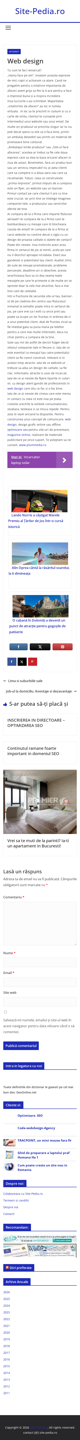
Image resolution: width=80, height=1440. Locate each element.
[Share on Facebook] (11, 662)
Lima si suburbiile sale (25, 681)
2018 (6, 1346)
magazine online (18, 435)
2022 (6, 1319)
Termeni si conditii (16, 1200)
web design (15, 388)
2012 (6, 1386)
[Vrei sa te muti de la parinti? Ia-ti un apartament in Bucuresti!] (40, 772)
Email (8, 973)
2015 (6, 1366)
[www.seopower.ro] (40, 1237)
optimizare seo (17, 430)
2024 (6, 1305)
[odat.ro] (40, 1246)
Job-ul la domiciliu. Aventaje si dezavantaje (39, 691)
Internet (14, 51)
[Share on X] (22, 662)
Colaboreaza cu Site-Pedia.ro (23, 1194)
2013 (6, 1379)
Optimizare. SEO (30, 1115)
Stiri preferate (20, 1268)
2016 (6, 1359)
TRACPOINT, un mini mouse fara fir (45, 1140)
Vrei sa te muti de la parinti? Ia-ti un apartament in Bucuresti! (38, 843)
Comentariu (13, 897)
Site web (9, 992)
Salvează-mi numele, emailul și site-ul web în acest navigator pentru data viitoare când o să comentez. (38, 1026)
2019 (6, 1339)
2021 (6, 1326)
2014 (6, 1373)
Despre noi (10, 1207)
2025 (6, 1299)
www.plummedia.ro (32, 445)
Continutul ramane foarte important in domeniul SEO (33, 750)
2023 (6, 1312)
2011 (6, 1393)
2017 (6, 1353)
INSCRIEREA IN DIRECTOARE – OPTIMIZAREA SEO (36, 722)
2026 (6, 1292)
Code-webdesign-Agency (36, 1128)
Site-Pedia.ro (40, 11)
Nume (9, 953)
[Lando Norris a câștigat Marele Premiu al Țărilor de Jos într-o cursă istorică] (39, 501)
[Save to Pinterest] (32, 662)
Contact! (9, 1214)
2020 (6, 1332)
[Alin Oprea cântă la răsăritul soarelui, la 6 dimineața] (40, 553)
